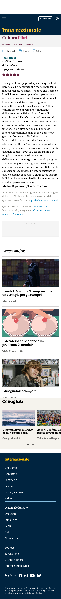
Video (8, 498)
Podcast (9, 547)
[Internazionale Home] (18, 459)
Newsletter (11, 538)
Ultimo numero (14, 560)
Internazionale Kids (17, 566)
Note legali (29, 593)
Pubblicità (11, 520)
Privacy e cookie (14, 492)
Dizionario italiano (16, 507)
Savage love (12, 553)
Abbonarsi (45, 19)
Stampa (26, 51)
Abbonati (18, 214)
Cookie (38, 593)
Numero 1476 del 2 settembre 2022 (18, 44)
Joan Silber (9, 58)
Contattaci (11, 474)
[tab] (28, 444)
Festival (9, 486)
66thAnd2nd (9, 65)
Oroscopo (11, 514)
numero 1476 (40, 206)
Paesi (8, 526)
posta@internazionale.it (44, 200)
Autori (8, 532)
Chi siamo (11, 468)
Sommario (11, 480)
